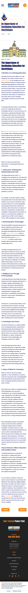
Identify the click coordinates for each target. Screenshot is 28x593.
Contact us (8, 496)
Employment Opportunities (14, 557)
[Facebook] (18, 576)
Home (14, 554)
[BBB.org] (9, 576)
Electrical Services (14, 563)
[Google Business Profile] (12, 576)
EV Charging (14, 566)
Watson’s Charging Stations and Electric (14, 131)
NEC (19, 175)
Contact (14, 569)
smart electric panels (13, 233)
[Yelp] (15, 576)
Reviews (14, 560)
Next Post (22, 510)
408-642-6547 (14, 536)
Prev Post (5, 510)
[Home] (13, 5)
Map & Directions (14, 548)
